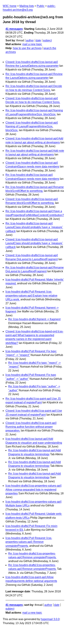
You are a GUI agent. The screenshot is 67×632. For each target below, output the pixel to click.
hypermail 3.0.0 (50, 619)
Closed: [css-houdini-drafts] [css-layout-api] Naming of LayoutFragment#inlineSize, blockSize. (31, 126)
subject (47, 40)
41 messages (14, 28)
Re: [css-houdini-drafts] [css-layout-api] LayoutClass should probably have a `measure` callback (34, 227)
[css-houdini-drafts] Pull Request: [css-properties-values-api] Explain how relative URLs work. (31, 295)
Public (40, 5)
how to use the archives (27, 48)
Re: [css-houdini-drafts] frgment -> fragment (34, 319)
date (38, 40)
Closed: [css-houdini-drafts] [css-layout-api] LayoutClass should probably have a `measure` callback (34, 243)
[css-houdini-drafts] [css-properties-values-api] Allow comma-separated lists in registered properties (33, 489)
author (30, 40)
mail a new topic (32, 44)
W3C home (9, 5)
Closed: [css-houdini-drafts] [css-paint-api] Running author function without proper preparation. (30, 426)
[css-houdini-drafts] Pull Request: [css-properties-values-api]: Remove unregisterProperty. (28, 542)
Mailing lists (26, 5)
